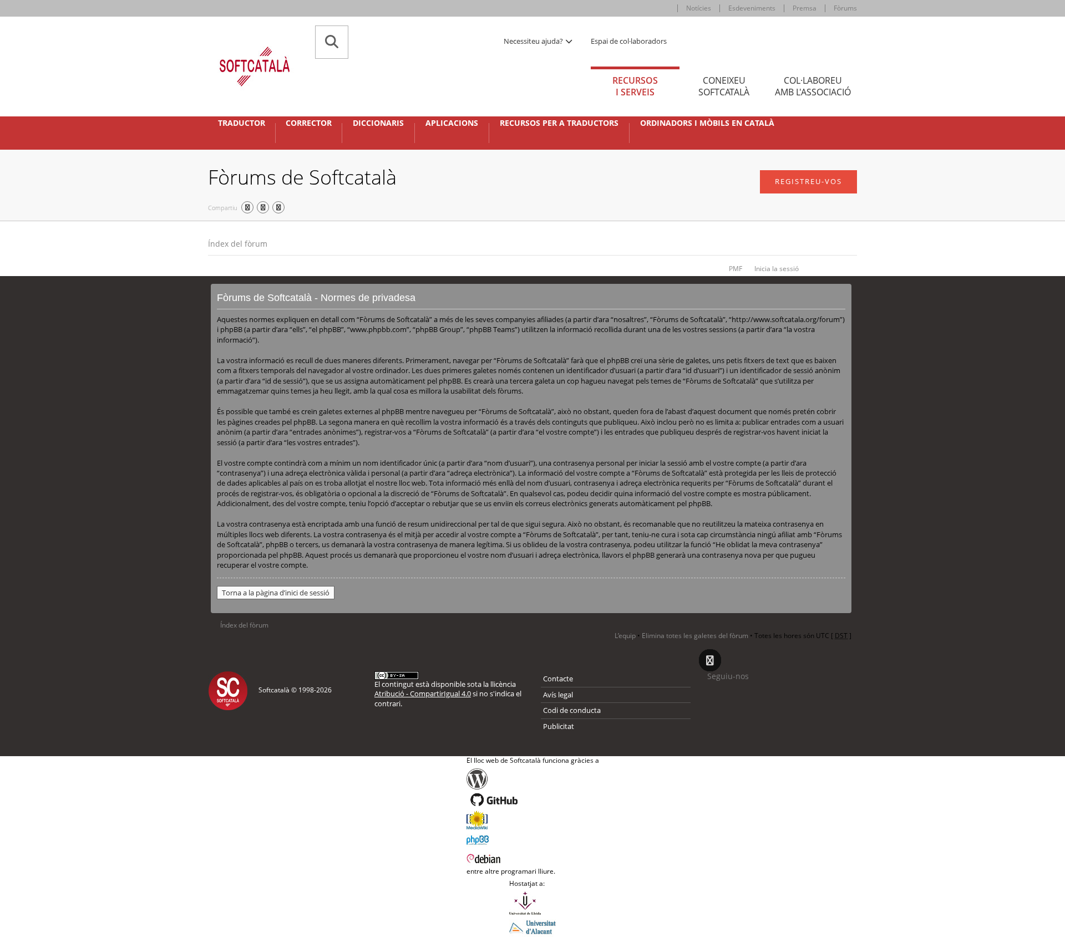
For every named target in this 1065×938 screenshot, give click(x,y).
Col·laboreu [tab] (813, 86)
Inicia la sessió (776, 268)
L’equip (625, 635)
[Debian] (532, 857)
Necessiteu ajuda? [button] (534, 41)
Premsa (804, 8)
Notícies (698, 8)
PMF (735, 268)
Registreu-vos (808, 181)
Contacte (558, 679)
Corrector (309, 123)
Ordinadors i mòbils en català (707, 123)
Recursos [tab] (635, 86)
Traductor (241, 123)
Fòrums (845, 8)
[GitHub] (532, 799)
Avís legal (558, 695)
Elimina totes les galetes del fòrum (695, 635)
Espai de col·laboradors (629, 41)
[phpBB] (532, 838)
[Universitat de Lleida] (532, 903)
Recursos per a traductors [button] (559, 123)
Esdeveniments (751, 8)
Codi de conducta (572, 710)
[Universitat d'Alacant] (532, 926)
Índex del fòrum (237, 243)
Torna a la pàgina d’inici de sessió (275, 593)
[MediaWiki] (532, 819)
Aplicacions (451, 123)
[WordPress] (532, 778)
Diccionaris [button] (378, 123)
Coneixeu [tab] (723, 86)
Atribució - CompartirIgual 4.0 (422, 694)
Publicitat (558, 726)
